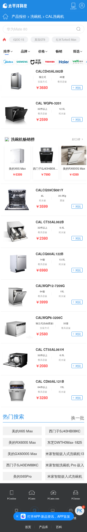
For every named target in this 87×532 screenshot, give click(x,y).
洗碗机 (36, 16)
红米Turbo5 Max (66, 39)
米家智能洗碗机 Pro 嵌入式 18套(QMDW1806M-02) (64, 465)
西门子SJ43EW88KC (22, 464)
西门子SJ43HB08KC (65, 430)
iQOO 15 (18, 39)
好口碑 (76, 139)
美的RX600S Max (22, 442)
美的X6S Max (22, 430)
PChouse (75, 498)
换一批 (77, 417)
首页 (28, 527)
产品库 (43, 527)
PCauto (31, 498)
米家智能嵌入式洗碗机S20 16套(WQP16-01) (64, 477)
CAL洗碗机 (54, 16)
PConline (11, 498)
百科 (59, 527)
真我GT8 (40, 39)
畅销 (59, 51)
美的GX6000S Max (22, 453)
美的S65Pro (22, 476)
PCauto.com (53, 498)
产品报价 (19, 16)
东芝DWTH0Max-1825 (64, 442)
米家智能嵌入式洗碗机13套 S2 (64, 454)
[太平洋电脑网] (21, 5)
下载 (73, 6)
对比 (78, 87)
